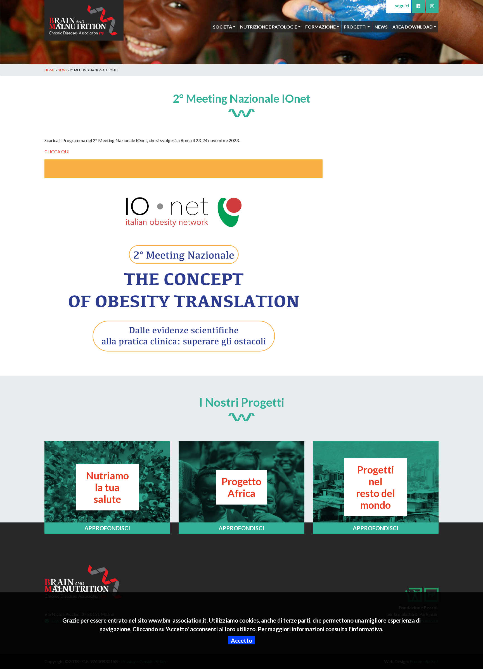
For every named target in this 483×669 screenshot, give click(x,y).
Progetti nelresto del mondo (375, 487)
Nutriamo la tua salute (107, 487)
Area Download (412, 26)
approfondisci (107, 528)
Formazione (320, 26)
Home (49, 70)
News (381, 26)
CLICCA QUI (57, 151)
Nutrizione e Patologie (268, 26)
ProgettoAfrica (241, 487)
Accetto (241, 640)
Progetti (355, 26)
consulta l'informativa (353, 628)
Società (222, 26)
